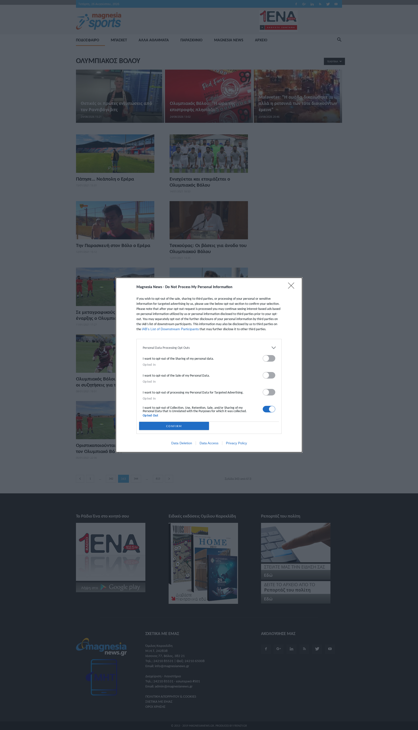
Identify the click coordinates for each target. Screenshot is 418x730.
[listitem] (209, 347)
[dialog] (209, 365)
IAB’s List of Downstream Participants (170, 329)
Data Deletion (181, 443)
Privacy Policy (236, 443)
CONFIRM (174, 426)
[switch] (269, 358)
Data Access (209, 443)
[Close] (292, 287)
